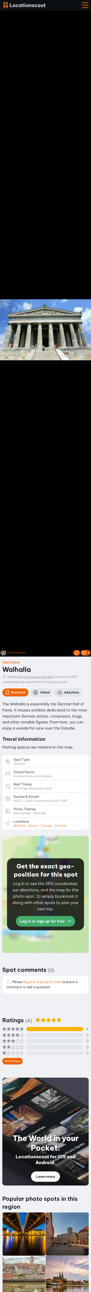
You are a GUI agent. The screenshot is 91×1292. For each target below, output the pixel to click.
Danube (46, 825)
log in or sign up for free (35, 677)
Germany (11, 662)
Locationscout (25, 5)
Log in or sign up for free (43, 921)
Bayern (33, 825)
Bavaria (60, 825)
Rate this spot (12, 1061)
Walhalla (20, 825)
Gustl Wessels (16, 652)
